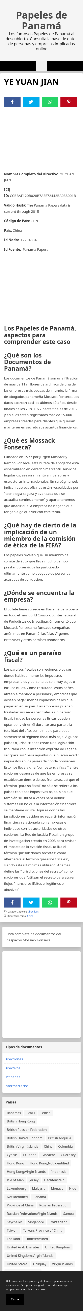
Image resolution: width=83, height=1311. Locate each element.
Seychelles (15, 1222)
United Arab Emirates (23, 1247)
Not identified (17, 1197)
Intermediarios (16, 1085)
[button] (41, 66)
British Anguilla (59, 1138)
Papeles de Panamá (41, 20)
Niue (72, 1188)
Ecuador (29, 1155)
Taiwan (12, 1230)
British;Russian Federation (27, 1129)
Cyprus (12, 1155)
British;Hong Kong (21, 1121)
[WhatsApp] (50, 102)
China (30, 916)
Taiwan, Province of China (42, 1230)
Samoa (68, 1213)
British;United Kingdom (25, 1138)
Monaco (57, 1188)
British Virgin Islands (22, 1146)
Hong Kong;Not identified (49, 1163)
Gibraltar (48, 1155)
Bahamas (14, 1113)
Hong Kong (15, 1163)
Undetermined (37, 1239)
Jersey (33, 1180)
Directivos (33, 911)
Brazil (31, 1113)
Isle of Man (15, 1180)
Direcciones (13, 1059)
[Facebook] (12, 102)
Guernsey (68, 1155)
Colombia (65, 1146)
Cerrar (15, 1299)
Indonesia (58, 1171)
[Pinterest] (69, 102)
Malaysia (38, 1188)
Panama (39, 1197)
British (46, 1113)
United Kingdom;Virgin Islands (30, 1255)
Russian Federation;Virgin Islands (32, 1213)
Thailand (13, 1239)
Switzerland (58, 1222)
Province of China (20, 1205)
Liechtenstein (54, 1180)
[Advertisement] (41, 137)
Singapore (36, 1222)
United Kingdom (57, 1247)
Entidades (12, 1076)
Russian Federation (53, 1205)
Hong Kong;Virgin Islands (26, 1171)
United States (17, 1264)
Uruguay (39, 1264)
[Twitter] (31, 102)
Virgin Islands (62, 1264)
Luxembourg (16, 1188)
